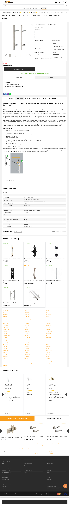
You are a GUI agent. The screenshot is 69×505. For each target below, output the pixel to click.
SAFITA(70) (5, 350)
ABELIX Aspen (56, 54)
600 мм (25, 221)
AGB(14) (5, 312)
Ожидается (28, 265)
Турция (54, 52)
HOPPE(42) (48, 329)
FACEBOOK (4, 94)
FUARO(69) (5, 327)
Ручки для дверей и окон (6, 472)
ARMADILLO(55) (49, 314)
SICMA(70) (27, 352)
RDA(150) (5, 348)
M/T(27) (47, 335)
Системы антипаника (6, 470)
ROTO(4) (47, 348)
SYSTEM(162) (27, 354)
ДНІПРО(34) (5, 363)
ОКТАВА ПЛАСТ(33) (29, 363)
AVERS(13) (27, 316)
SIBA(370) (5, 352)
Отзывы (44, 8)
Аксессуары (4, 486)
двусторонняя (27, 214)
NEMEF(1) (27, 342)
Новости (48, 484)
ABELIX (54, 43)
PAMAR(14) (5, 346)
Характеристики (38, 8)
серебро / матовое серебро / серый (32, 210)
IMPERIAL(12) (49, 331)
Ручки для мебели (5, 474)
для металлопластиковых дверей (31, 199)
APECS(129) (5, 314)
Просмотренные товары (52, 418)
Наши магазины (50, 463)
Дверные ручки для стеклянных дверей (14, 445)
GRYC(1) (26, 329)
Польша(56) (48, 363)
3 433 (4, 439)
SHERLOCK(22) (49, 350)
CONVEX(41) (6, 323)
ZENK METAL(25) (49, 361)
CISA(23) (48, 319)
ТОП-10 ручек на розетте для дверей (56, 451)
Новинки (25, 461)
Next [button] (66, 394)
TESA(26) (48, 354)
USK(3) (47, 356)
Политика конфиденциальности (53, 488)
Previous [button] (3, 394)
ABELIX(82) (27, 310)
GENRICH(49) (6, 329)
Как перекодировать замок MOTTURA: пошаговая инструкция (50, 453)
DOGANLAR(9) (49, 323)
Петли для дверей (5, 479)
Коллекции (49, 468)
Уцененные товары (28, 470)
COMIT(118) (48, 321)
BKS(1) (47, 316)
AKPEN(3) (27, 312)
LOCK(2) (26, 335)
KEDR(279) (27, 333)
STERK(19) (48, 352)
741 (50, 439)
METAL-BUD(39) (28, 340)
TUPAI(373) (27, 356)
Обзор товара (26, 8)
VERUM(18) (27, 358)
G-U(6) (26, 327)
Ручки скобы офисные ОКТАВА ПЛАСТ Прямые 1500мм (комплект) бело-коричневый (8, 386)
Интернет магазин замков (7, 12)
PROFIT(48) (27, 346)
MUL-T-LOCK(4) (49, 340)
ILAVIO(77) (27, 331)
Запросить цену (20, 69)
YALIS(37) (27, 361)
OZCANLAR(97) (28, 344)
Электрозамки (5, 465)
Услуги (48, 465)
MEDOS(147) (48, 337)
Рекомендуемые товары (29, 468)
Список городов (28, 493)
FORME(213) (48, 325)
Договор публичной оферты (52, 486)
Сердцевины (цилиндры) (6, 461)
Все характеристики (56, 40)
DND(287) (27, 323)
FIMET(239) (27, 325)
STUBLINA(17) (6, 354)
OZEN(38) (48, 344)
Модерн (26, 212)
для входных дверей (57, 44)
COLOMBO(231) (28, 321)
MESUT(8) (5, 340)
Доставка (48, 472)
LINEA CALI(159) (6, 335)
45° (25, 217)
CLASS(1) (5, 321)
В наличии (6, 243)
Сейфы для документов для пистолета (32, 445)
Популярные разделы (19, 493)
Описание (32, 8)
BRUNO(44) (5, 319)
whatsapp (10, 94)
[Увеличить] (18, 37)
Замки (3, 463)
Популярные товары (28, 463)
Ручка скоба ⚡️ (34, 12)
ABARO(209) (5, 310)
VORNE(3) (48, 358)
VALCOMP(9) (6, 358)
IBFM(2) (5, 331)
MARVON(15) (27, 337)
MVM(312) (5, 342)
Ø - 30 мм (26, 224)
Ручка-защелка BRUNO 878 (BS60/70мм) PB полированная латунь (52, 385)
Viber (8, 94)
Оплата (48, 474)
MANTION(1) (6, 337)
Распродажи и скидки (28, 465)
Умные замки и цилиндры (7, 468)
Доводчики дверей (5, 481)
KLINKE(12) (48, 333)
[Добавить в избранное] (31, 25)
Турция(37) (5, 365)
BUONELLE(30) (28, 319)
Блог (47, 481)
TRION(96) (5, 356)
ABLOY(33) (48, 310)
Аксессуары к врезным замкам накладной (44, 448)
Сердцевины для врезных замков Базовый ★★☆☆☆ (49, 443)
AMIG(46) (48, 312)
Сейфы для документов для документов (24, 448)
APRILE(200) (27, 314)
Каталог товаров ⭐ (17, 12)
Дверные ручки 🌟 (26, 12)
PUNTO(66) (48, 346)
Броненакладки (5, 477)
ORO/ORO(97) (6, 344)
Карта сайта (3, 493)
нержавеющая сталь (57, 55)
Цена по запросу (29, 283)
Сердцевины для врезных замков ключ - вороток (53, 445)
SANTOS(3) (27, 350)
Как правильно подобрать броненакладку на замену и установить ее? (20, 453)
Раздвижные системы (6, 484)
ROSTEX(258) (27, 348)
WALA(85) (5, 361)
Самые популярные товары (17, 418)
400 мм (25, 219)
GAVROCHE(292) (49, 327)
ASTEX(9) (5, 316)
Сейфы (3, 488)
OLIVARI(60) (48, 342)
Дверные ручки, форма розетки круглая (27, 443)
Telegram (6, 94)
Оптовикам (49, 470)
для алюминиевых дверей (39, 201)
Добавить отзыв (18, 231)
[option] (18, 37)
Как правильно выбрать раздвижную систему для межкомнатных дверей (31, 451)
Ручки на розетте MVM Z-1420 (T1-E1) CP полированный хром (30, 385)
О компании (49, 479)
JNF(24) (5, 333)
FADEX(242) (5, 325)
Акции (25, 472)
